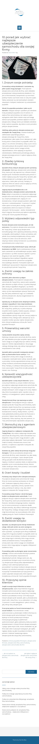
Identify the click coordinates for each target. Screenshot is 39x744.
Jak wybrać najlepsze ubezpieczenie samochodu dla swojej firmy (29, 655)
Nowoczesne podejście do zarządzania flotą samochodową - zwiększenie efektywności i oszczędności (15, 712)
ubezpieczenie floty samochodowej (19, 643)
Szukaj (31, 672)
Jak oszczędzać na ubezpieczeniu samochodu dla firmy (10, 655)
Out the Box (22, 740)
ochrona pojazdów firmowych (17, 641)
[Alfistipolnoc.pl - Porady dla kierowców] (19, 12)
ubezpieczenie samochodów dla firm (13, 645)
